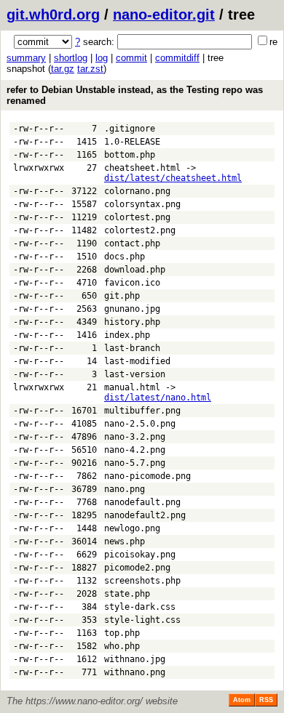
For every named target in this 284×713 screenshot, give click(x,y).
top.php (122, 633)
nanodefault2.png (145, 515)
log (101, 57)
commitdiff (177, 57)
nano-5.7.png (134, 463)
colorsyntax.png (142, 204)
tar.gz (62, 68)
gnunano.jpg (132, 309)
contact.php (132, 243)
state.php (127, 594)
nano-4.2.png (134, 450)
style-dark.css (139, 607)
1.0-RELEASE (132, 142)
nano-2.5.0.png (139, 424)
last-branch (132, 348)
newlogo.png (132, 528)
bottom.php (129, 155)
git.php (122, 296)
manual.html (132, 387)
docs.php (124, 256)
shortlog (70, 57)
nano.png (124, 489)
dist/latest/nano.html (157, 397)
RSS (266, 700)
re (273, 41)
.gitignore (129, 129)
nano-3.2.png (134, 437)
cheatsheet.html (142, 168)
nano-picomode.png (147, 476)
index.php (127, 335)
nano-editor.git (164, 15)
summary (26, 57)
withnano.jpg (134, 659)
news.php (124, 541)
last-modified (137, 361)
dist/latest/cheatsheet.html (173, 178)
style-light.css (142, 620)
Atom (242, 700)
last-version (134, 374)
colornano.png (137, 191)
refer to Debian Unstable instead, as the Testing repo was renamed (135, 95)
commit (131, 57)
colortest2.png (139, 230)
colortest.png (137, 217)
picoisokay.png (139, 554)
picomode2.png (137, 568)
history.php (132, 322)
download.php (134, 270)
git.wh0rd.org (53, 15)
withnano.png (134, 672)
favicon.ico (132, 283)
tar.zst (90, 68)
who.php (122, 646)
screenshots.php (142, 581)
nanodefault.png (142, 502)
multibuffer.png (142, 411)
